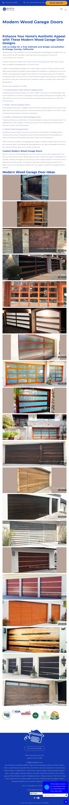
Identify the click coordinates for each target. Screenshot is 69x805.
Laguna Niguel (41, 770)
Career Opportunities (34, 790)
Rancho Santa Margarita (38, 765)
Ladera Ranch (21, 770)
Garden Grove (45, 778)
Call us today (9, 47)
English (34, 793)
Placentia (15, 781)
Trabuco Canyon (46, 776)
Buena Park (41, 781)
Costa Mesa (13, 768)
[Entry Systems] (8, 9)
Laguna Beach (15, 773)
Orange (36, 773)
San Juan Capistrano (47, 768)
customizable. (35, 68)
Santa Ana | (14, 778)
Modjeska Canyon (33, 776)
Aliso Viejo (43, 773)
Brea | (62, 778)
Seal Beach (55, 778)
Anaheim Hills (53, 773)
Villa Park (56, 776)
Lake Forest (31, 770)
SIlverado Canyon (20, 776)
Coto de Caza (60, 768)
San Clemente (10, 765)
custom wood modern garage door (48, 154)
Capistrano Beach (22, 765)
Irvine (61, 773)
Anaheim (33, 781)
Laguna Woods (53, 770)
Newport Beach (26, 773)
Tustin (6, 768)
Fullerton (36, 778)
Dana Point (34, 768)
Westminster (24, 781)
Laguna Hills (8, 776)
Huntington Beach (25, 778)
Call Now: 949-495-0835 (11, 2)
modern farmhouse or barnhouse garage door (33, 62)
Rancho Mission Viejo (55, 765)
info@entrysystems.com (34, 762)
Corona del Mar (23, 768)
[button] (34, 748)
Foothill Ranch (9, 770)
